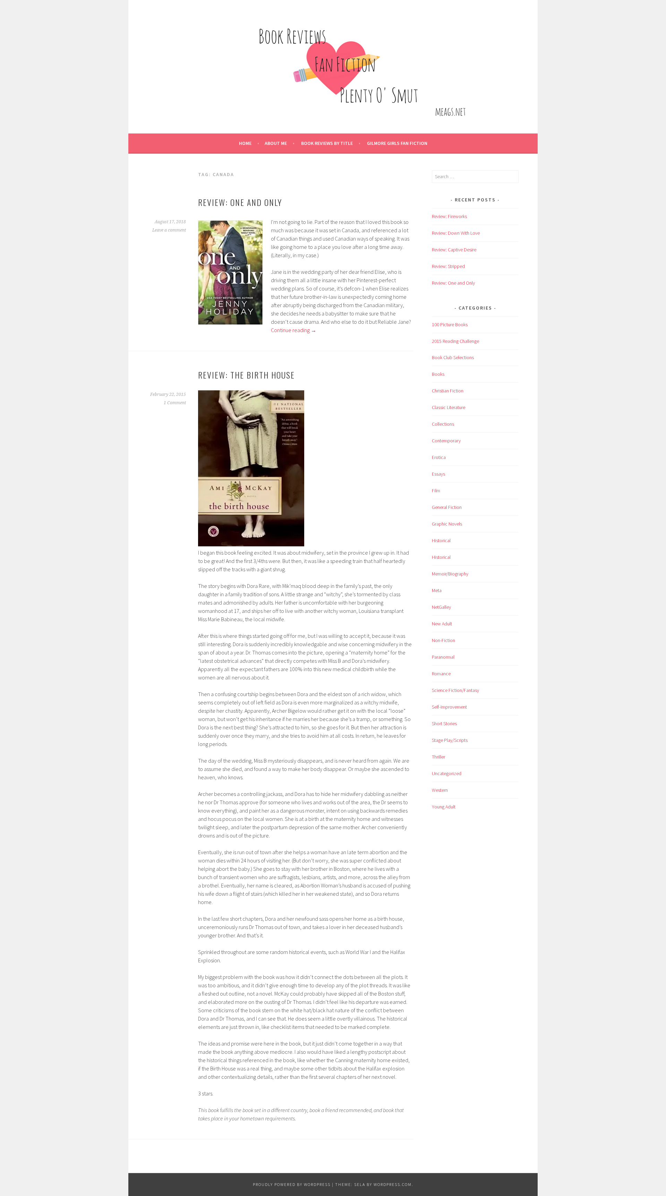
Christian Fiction (447, 391)
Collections (443, 424)
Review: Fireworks (449, 216)
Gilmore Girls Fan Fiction (397, 143)
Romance (441, 673)
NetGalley (441, 607)
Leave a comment (169, 230)
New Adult (442, 624)
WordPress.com (393, 1184)
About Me (276, 143)
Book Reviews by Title (327, 143)
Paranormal (443, 657)
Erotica (439, 457)
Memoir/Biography (450, 574)
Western (440, 790)
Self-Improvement (449, 707)
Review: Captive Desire (454, 249)
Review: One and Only (240, 202)
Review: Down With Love (456, 233)
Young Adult (443, 807)
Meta (437, 590)
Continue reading (293, 330)
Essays (438, 474)
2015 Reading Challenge (455, 341)
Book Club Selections (453, 357)
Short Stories (444, 723)
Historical (441, 540)
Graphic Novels (447, 524)
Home (245, 143)
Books (438, 374)
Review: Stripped (448, 266)
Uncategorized (446, 773)
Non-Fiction (443, 640)
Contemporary (446, 440)
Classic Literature (448, 407)
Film (436, 490)
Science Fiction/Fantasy (455, 690)
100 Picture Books (450, 324)
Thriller (438, 757)
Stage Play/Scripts (450, 740)
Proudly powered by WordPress (292, 1184)
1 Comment (175, 402)
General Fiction (447, 507)
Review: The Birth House (246, 375)
